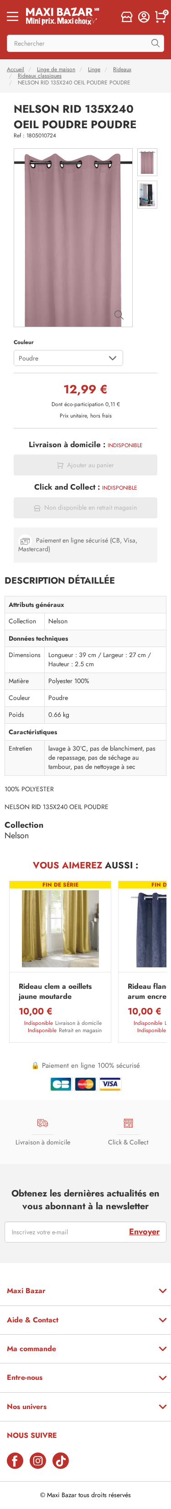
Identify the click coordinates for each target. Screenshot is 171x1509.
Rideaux (122, 69)
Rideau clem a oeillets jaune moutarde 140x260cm (55, 992)
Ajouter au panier (90, 465)
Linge (94, 69)
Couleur (24, 342)
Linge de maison (56, 69)
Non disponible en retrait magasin (90, 507)
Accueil (15, 69)
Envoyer (144, 1231)
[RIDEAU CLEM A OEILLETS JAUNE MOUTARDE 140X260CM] (60, 928)
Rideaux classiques (40, 75)
